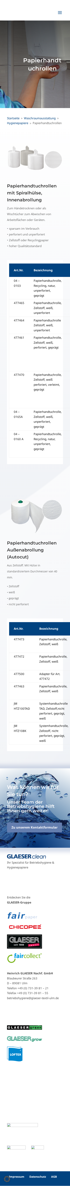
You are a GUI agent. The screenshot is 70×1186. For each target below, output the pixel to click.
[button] (7, 1179)
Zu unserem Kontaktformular (34, 827)
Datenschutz (37, 1176)
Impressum (16, 1176)
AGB (54, 1176)
